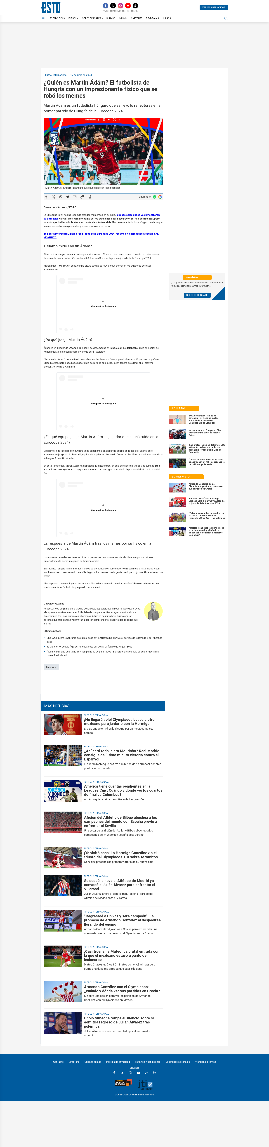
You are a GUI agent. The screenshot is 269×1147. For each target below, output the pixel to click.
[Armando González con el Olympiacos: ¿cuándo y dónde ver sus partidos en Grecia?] (63, 993)
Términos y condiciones (147, 1061)
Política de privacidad (118, 1061)
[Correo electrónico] (74, 196)
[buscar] (226, 18)
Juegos (167, 18)
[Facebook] (105, 5)
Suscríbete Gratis (197, 295)
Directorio (74, 1061)
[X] (113, 5)
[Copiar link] (82, 196)
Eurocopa (51, 667)
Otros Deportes (92, 18)
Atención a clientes (205, 1061)
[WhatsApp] (61, 196)
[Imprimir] (89, 196)
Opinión (123, 18)
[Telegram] (67, 196)
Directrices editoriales (177, 1061)
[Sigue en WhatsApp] (154, 196)
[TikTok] (135, 5)
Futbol (73, 18)
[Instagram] (120, 5)
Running (110, 18)
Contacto (58, 1061)
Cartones (136, 18)
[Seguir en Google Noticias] (160, 196)
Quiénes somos (93, 1061)
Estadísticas (57, 18)
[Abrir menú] (43, 18)
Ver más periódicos (213, 7)
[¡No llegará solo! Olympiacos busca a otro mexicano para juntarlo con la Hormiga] (63, 726)
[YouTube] (128, 5)
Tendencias (152, 18)
